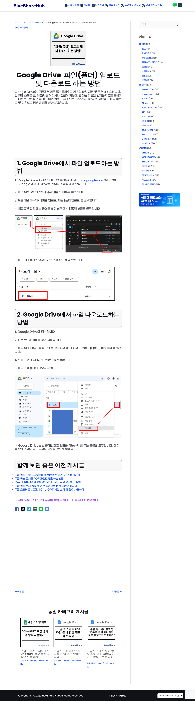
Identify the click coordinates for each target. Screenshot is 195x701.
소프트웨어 (146, 71)
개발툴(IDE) (147, 139)
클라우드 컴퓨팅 (149, 130)
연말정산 (145, 153)
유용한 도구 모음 (132, 5)
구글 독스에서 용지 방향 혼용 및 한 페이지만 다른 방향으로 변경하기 (101, 655)
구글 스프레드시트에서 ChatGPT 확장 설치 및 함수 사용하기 (49, 489)
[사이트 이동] (170, 695)
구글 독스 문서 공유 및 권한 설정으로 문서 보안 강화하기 (46, 486)
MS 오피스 (147, 58)
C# (143, 112)
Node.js (146, 103)
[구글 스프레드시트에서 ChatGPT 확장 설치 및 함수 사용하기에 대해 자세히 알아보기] (35, 632)
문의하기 (99, 5)
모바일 (145, 67)
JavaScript (148, 94)
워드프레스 (146, 180)
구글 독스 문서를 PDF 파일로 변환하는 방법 (39, 478)
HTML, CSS (148, 89)
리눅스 (145, 125)
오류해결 (145, 80)
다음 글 (117, 591)
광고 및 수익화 (148, 175)
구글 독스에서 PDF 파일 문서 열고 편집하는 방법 (67, 654)
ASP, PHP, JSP (149, 107)
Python (146, 116)
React (145, 98)
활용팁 (145, 76)
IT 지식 (142, 44)
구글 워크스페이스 (28, 660)
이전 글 (19, 591)
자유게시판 (113, 5)
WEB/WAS (148, 134)
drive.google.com (91, 180)
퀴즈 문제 (146, 166)
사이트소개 (73, 5)
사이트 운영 (144, 171)
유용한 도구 (147, 162)
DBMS (145, 121)
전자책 (86, 5)
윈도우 (145, 49)
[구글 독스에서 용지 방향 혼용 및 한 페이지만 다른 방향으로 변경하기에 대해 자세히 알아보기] (101, 632)
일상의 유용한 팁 (149, 157)
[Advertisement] (68, 129)
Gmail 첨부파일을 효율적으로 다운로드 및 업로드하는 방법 (48, 482)
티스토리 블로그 (149, 184)
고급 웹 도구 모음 (153, 5)
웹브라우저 (146, 53)
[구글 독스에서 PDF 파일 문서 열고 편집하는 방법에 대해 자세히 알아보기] (68, 632)
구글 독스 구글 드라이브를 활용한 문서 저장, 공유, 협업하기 (47, 475)
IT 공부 (142, 85)
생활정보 (143, 148)
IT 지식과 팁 (147, 143)
